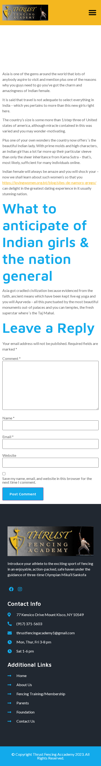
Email (8, 437)
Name (8, 418)
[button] (92, 13)
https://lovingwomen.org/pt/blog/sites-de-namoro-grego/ (49, 182)
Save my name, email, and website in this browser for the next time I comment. (47, 480)
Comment (11, 358)
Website (9, 455)
